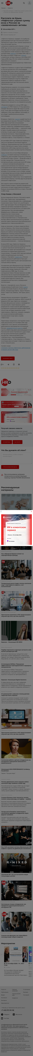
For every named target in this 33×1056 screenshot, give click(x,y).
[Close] (31, 511)
